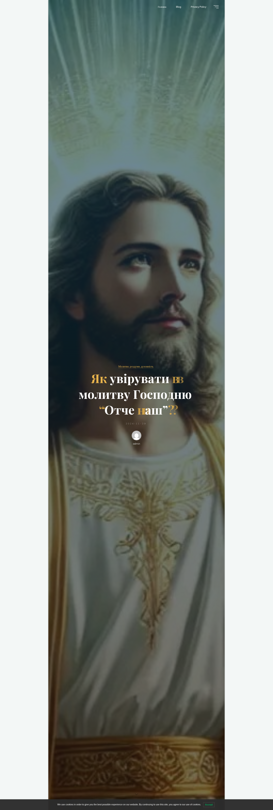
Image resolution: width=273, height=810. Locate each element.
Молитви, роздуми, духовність (135, 366)
